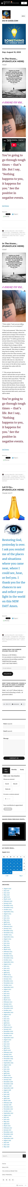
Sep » (21, 875)
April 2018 (7, 1098)
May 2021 (6, 1021)
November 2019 (8, 1058)
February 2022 (8, 1002)
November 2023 (8, 958)
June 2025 (7, 918)
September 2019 (8, 1063)
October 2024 (8, 935)
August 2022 (7, 989)
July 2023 (6, 966)
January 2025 (7, 928)
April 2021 (7, 1023)
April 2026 (7, 897)
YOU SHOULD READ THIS (9, 1171)
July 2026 (6, 890)
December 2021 (8, 1006)
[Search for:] (12, 1156)
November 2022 (8, 983)
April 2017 (6, 1123)
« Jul (7, 875)
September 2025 (8, 911)
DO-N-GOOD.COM (10, 21)
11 (14, 863)
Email (7, 731)
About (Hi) (5, 1167)
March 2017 (7, 1126)
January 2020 (7, 1054)
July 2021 (6, 1016)
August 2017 (7, 1115)
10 (10, 863)
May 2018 (6, 1096)
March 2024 (7, 949)
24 (10, 869)
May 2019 (6, 1071)
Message (6, 738)
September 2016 (8, 1138)
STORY (11, 235)
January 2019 (7, 1079)
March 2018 (7, 1100)
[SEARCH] (24, 1156)
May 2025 (6, 920)
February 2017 (8, 1128)
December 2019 (8, 1056)
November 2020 (8, 1033)
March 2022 (7, 1000)
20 (21, 866)
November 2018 (8, 1084)
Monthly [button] (14, 769)
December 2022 (8, 981)
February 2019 (8, 1077)
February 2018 (8, 1102)
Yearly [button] (22, 769)
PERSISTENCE (5, 235)
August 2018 (7, 1090)
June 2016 (6, 1144)
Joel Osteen (5, 206)
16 (7, 866)
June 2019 (6, 1069)
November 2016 (8, 1134)
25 (14, 869)
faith (9, 234)
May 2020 (6, 1046)
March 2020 (7, 1050)
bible (21, 232)
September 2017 (8, 1113)
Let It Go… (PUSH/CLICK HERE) (13, 488)
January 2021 (7, 1029)
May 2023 (6, 970)
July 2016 (6, 1142)
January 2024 (7, 953)
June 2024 (7, 943)
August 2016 (7, 1140)
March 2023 (7, 974)
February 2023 (8, 976)
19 (17, 866)
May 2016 (6, 1146)
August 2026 (7, 888)
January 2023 (7, 979)
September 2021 (8, 1012)
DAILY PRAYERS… (7, 1174)
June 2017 (6, 1119)
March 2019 (7, 1075)
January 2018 (7, 1105)
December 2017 (8, 1107)
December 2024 (8, 930)
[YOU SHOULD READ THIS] (9, 1180)
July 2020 (6, 1042)
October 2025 (8, 909)
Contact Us (14, 758)
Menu (23, 16)
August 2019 (7, 1065)
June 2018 (6, 1094)
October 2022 (8, 985)
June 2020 (7, 1044)
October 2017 (7, 1111)
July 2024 (6, 941)
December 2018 (8, 1081)
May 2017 (6, 1121)
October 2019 (7, 1060)
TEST (14, 235)
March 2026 (7, 899)
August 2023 (7, 964)
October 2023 (8, 960)
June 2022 (7, 993)
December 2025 (8, 905)
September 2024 (8, 937)
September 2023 (8, 962)
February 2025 (8, 926)
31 (10, 872)
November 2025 (8, 907)
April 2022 (7, 997)
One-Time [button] (6, 770)
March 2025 (7, 924)
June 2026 (7, 893)
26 (17, 869)
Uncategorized (14, 232)
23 (7, 869)
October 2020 (8, 1035)
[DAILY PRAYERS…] (13, 1180)
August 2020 (7, 1039)
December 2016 (8, 1132)
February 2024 (8, 951)
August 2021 (7, 1014)
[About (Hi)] (6, 1180)
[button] (10, 835)
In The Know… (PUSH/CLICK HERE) (13, 60)
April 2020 (7, 1048)
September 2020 (8, 1037)
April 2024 (7, 947)
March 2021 (7, 1025)
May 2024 (6, 945)
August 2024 (7, 939)
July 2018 (6, 1092)
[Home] (3, 1180)
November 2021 (8, 1008)
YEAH (17, 235)
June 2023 (7, 968)
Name (7, 723)
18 (14, 866)
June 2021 (6, 1018)
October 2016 (7, 1136)
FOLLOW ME (7, 674)
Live (21, 234)
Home (4, 1163)
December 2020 (8, 1031)
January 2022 (7, 1004)
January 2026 (8, 903)
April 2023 (7, 972)
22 (4, 869)
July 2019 (6, 1067)
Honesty (12, 234)
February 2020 (8, 1052)
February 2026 (8, 901)
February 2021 (8, 1027)
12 (17, 863)
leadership (17, 234)
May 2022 (6, 995)
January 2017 (7, 1130)
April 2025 (7, 922)
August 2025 (7, 914)
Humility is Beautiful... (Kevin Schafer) (13, 230)
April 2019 (7, 1073)
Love (24, 234)
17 (10, 866)
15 (3, 866)
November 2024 (8, 932)
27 (21, 869)
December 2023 (8, 955)
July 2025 (6, 916)
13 (20, 863)
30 (7, 872)
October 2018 (7, 1086)
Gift (24, 3)
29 (4, 872)
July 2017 (6, 1117)
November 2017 (8, 1109)
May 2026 (7, 895)
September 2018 (8, 1088)
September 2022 (8, 987)
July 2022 (6, 991)
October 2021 (7, 1010)
